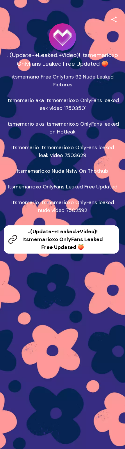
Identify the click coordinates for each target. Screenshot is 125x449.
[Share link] (113, 19)
